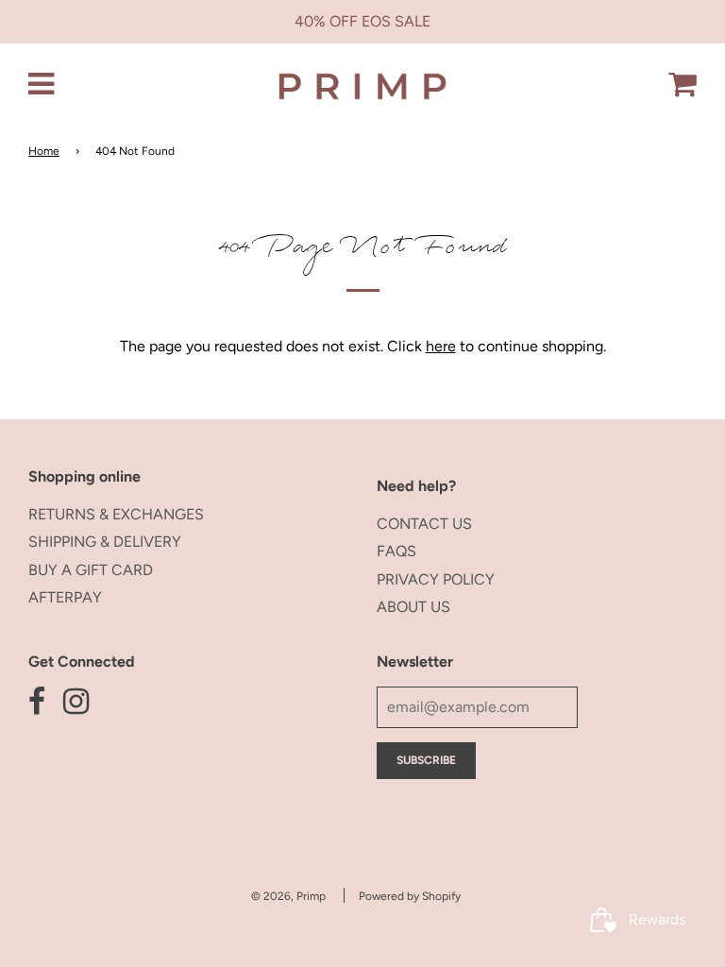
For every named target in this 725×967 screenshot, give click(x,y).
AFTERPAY (65, 597)
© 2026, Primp (288, 896)
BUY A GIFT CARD (90, 570)
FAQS (396, 551)
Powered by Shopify (410, 896)
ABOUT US (413, 607)
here (441, 346)
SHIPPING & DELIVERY (104, 542)
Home (43, 151)
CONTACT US (424, 524)
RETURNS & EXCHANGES (116, 514)
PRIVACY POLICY (436, 579)
